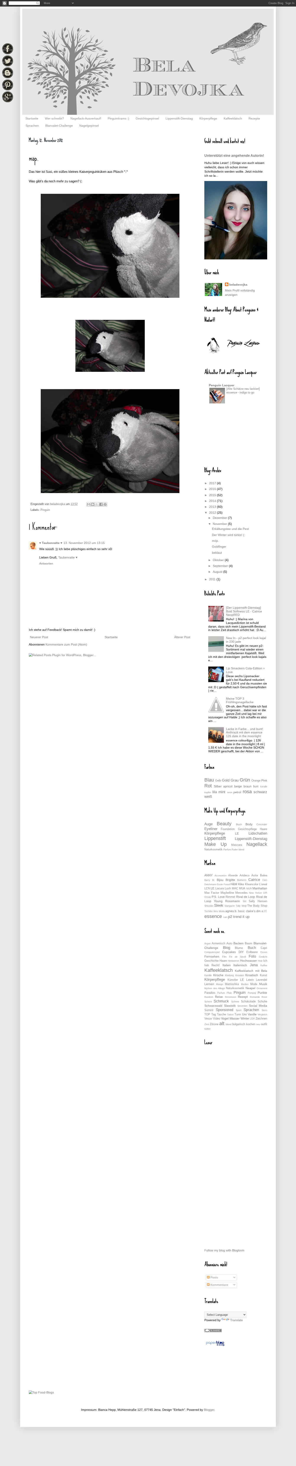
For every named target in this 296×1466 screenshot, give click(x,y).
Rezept (243, 996)
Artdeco (244, 875)
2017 (213, 483)
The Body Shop (257, 905)
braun (248, 786)
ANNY (208, 875)
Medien (245, 984)
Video (216, 1018)
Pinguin (45, 509)
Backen (238, 943)
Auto (229, 943)
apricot (228, 786)
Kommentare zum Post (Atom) (66, 644)
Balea (263, 875)
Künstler (233, 979)
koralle (263, 786)
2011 (212, 579)
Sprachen (32, 125)
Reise (219, 996)
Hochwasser (248, 960)
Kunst (263, 975)
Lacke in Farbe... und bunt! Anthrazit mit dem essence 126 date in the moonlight (244, 732)
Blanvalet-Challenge (59, 125)
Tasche (221, 1014)
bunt (256, 786)
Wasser (234, 1018)
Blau (209, 780)
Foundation (228, 829)
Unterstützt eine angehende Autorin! (234, 155)
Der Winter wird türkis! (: (228, 535)
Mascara (236, 844)
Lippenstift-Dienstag (179, 118)
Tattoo (230, 1014)
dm (258, 911)
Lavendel (261, 979)
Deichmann (210, 884)
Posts (214, 1277)
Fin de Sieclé (237, 956)
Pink (264, 780)
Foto (252, 956)
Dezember (220, 517)
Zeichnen (261, 1018)
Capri (264, 948)
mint (221, 792)
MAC (235, 888)
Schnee (235, 1001)
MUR (249, 888)
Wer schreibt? (54, 118)
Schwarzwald (213, 1005)
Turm (237, 1014)
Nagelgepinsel (89, 125)
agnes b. (231, 911)
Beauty (224, 823)
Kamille (208, 975)
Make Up (215, 844)
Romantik (255, 997)
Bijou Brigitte (226, 880)
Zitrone (214, 1024)
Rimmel (230, 896)
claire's (250, 911)
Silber (218, 786)
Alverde (233, 875)
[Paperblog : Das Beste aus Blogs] (215, 1346)
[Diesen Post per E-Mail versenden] (88, 504)
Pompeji (252, 993)
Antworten (46, 563)
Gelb (218, 780)
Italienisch (240, 965)
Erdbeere (252, 952)
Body (249, 824)
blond (241, 849)
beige (238, 786)
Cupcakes (229, 952)
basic (241, 911)
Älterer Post (182, 637)
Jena (254, 965)
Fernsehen (211, 956)
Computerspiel (212, 952)
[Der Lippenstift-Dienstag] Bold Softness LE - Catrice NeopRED (244, 611)
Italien (227, 965)
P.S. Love (218, 896)
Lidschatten (258, 833)
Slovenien (242, 1006)
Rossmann (232, 901)
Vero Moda (218, 911)
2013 (213, 506)
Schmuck (221, 1001)
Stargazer (229, 906)
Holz (260, 961)
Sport (238, 1010)
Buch (252, 948)
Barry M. (209, 880)
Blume (239, 948)
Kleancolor (251, 884)
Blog (226, 948)
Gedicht (263, 956)
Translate (236, 1320)
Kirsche (218, 975)
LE (237, 833)
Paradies (209, 992)
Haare (263, 829)
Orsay (207, 897)
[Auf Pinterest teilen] (105, 504)
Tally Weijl (241, 906)
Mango (219, 984)
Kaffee (263, 965)
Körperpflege (208, 118)
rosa (247, 791)
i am (225, 917)
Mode (253, 984)
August (218, 571)
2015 (213, 495)
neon (229, 792)
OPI (265, 893)
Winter (245, 1018)
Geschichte (211, 960)
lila (214, 792)
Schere (208, 1001)
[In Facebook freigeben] (101, 504)
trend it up (241, 917)
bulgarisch (238, 1024)
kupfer (207, 792)
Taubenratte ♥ (67, 557)
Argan (207, 943)
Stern (264, 1010)
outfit (264, 1024)
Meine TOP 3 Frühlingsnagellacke (240, 700)
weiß (208, 796)
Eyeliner (211, 829)
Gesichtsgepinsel (147, 118)
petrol (237, 792)
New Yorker (255, 893)
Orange (255, 780)
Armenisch (218, 943)
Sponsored (224, 1010)
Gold (225, 780)
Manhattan (259, 888)
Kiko (241, 884)
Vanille (252, 1014)
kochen (250, 1024)
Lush (228, 888)
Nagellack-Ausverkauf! (85, 118)
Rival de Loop (245, 896)
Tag (213, 1014)
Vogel (225, 1018)
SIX (244, 901)
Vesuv (208, 1018)
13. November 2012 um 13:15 (84, 543)
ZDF (252, 1018)
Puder (235, 849)
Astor (254, 875)
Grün (245, 780)
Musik (263, 984)
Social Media (258, 1005)
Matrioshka (232, 984)
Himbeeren (233, 961)
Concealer (261, 824)
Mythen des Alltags (214, 988)
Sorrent (208, 1010)
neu (258, 1024)
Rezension (230, 997)
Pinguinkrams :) (118, 118)
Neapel (250, 988)
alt (221, 1023)
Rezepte (254, 118)
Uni (244, 1014)
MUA (242, 888)
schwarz (260, 792)
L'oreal (263, 884)
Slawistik (230, 1005)
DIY (241, 952)
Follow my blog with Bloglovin (224, 1250)
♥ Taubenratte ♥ (50, 543)
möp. (215, 540)
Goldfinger (219, 546)
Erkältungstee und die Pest (230, 529)
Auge (208, 824)
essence (213, 916)
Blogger (209, 1409)
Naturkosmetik (213, 849)
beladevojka (238, 284)
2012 (213, 512)
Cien (264, 880)
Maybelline (227, 892)
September (221, 566)
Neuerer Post (39, 637)
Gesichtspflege (247, 829)
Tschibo (208, 911)
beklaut (217, 552)
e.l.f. (264, 911)
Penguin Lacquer (221, 385)
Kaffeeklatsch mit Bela (251, 970)
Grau (235, 780)
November (220, 524)
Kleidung (229, 975)
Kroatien (239, 975)
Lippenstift (215, 838)
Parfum (227, 849)
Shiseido (208, 906)
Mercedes (241, 892)
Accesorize (220, 875)
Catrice (254, 880)
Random (208, 997)
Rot (208, 785)
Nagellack (256, 844)
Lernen (209, 984)
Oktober (219, 560)
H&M (234, 884)
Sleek (218, 905)
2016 (213, 489)
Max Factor (211, 892)
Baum (248, 943)
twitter (207, 1028)
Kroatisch (251, 975)
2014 (213, 501)
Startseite (31, 118)
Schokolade (248, 1001)
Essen (263, 952)
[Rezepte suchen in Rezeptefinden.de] (41, 1392)
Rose (264, 997)
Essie (220, 884)
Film (224, 956)
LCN (207, 888)
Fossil (227, 884)
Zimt (206, 1024)
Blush (239, 824)
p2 (230, 917)
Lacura (219, 888)
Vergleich (262, 1014)
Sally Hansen (258, 901)
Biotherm (241, 880)
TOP (207, 1014)
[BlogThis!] (93, 504)
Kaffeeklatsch (233, 118)
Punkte (262, 992)
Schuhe (262, 1001)
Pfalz (229, 993)
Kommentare (219, 1284)
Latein (250, 979)
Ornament (262, 988)
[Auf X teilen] (97, 504)
